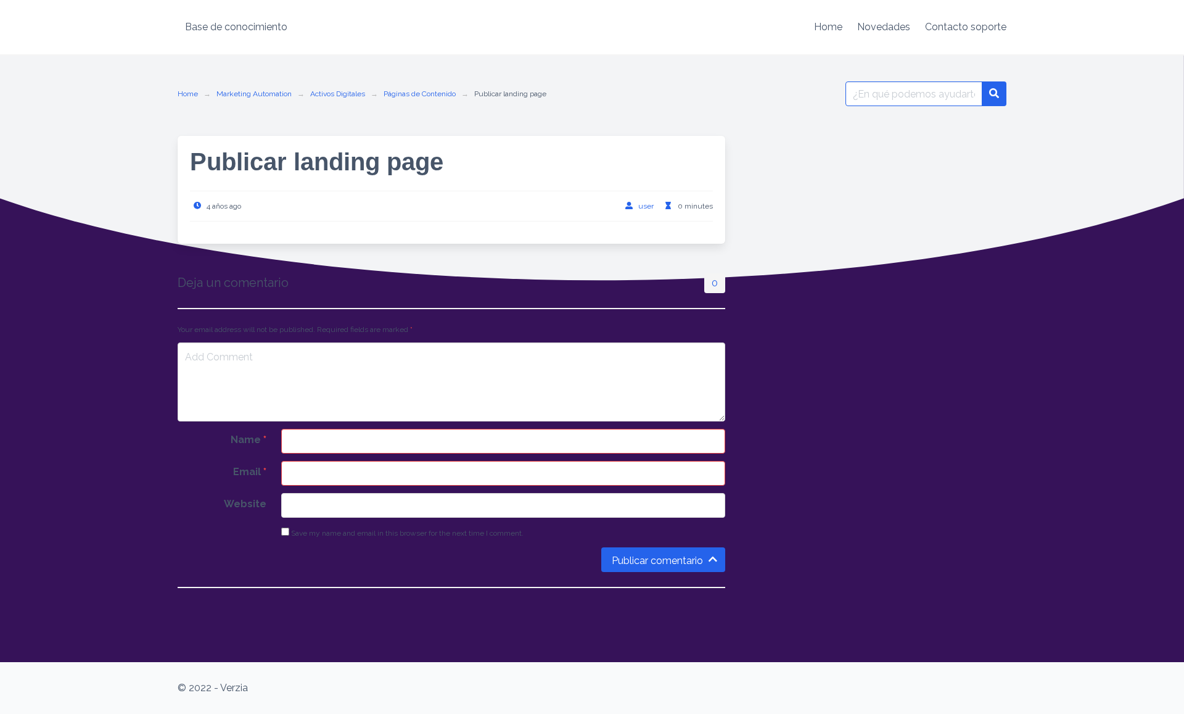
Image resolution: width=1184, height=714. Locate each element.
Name (248, 440)
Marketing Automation (254, 93)
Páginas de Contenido (420, 93)
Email (249, 472)
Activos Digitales (337, 93)
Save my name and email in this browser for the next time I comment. (406, 533)
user (646, 206)
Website (245, 504)
